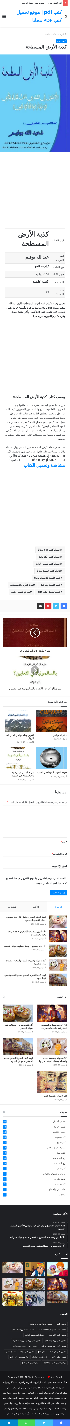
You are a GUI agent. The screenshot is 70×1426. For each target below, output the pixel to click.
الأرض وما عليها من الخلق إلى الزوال (20, 736)
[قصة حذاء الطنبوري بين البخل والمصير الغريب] (35, 1269)
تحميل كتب (61, 1324)
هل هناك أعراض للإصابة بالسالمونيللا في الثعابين (23, 774)
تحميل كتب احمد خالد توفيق (41, 1324)
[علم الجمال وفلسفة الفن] (52, 1082)
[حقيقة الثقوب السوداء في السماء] (51, 758)
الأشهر (35, 906)
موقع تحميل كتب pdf (30, 1362)
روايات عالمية (59, 1158)
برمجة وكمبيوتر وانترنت (54, 1173)
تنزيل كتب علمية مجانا (49, 570)
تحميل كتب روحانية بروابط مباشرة (27, 1340)
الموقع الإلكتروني (59, 866)
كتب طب (61, 1168)
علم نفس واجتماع (57, 1189)
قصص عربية (59, 1126)
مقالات (62, 1194)
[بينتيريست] (48, 606)
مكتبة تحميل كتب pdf (19, 1357)
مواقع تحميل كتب (20, 591)
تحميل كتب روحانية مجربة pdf (54, 1346)
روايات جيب (59, 1163)
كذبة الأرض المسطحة (21, 584)
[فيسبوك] (64, 606)
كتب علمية (60, 1184)
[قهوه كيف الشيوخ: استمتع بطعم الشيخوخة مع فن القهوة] (58, 980)
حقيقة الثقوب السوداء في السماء (52, 772)
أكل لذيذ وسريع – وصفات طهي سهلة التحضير (41, 2)
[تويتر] (56, 606)
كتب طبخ (61, 1142)
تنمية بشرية (59, 1179)
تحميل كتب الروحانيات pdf (23, 1329)
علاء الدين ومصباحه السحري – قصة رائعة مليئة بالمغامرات (26, 933)
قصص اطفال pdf (59, 1357)
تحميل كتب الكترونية (50, 556)
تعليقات (12, 906)
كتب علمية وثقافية (51, 584)
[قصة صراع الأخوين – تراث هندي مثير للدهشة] (57, 1269)
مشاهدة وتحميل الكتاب (44, 465)
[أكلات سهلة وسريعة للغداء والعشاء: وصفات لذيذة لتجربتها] (58, 965)
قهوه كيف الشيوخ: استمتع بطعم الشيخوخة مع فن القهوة (25, 976)
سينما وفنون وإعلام (56, 1147)
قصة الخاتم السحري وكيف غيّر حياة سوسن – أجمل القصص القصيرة (25, 918)
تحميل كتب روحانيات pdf (55, 1340)
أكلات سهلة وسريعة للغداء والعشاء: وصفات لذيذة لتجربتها (26, 962)
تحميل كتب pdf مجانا (49, 549)
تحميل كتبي (10, 1351)
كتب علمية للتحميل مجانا (47, 577)
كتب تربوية (60, 1137)
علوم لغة (61, 1152)
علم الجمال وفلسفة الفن (55, 1095)
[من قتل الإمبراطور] (12, 1298)
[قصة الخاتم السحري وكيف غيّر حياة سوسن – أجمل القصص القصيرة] (58, 921)
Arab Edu (55, 1377)
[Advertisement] (35, 63)
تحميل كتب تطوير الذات (48, 563)
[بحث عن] (66, 17)
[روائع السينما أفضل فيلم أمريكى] (35, 1298)
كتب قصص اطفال (39, 1357)
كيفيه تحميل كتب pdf (49, 591)
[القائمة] (4, 17)
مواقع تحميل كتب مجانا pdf (55, 1362)
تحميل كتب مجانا (27, 1351)
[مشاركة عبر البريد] (40, 606)
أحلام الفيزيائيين (60, 735)
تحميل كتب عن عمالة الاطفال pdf (52, 1351)
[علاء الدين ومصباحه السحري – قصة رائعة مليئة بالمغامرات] (58, 936)
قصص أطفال (59, 1121)
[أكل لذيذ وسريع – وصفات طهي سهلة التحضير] (58, 951)
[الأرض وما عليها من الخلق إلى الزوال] (18, 721)
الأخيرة (58, 906)
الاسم (64, 841)
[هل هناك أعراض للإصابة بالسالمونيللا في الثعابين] (18, 758)
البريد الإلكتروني (59, 854)
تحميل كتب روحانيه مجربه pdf (25, 1346)
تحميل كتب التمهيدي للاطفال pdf (52, 1329)
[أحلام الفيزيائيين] (51, 721)
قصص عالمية (59, 1132)
